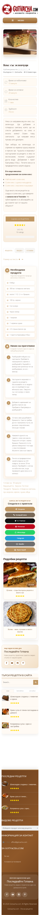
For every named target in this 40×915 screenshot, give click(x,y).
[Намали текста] (22, 259)
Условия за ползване (12, 861)
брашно (15, 489)
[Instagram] (17, 663)
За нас (6, 856)
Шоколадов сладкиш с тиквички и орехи (24, 697)
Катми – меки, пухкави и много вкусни (20, 630)
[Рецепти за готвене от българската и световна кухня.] (20, 9)
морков (10, 492)
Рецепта (8, 250)
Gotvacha (18, 72)
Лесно (11, 112)
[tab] (8, 251)
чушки (22, 492)
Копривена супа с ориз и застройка (20, 725)
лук (4, 492)
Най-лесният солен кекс (15, 179)
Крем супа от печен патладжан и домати (24, 711)
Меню (21, 20)
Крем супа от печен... (18, 796)
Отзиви (30, 250)
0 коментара (31, 72)
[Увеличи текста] (19, 259)
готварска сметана (27, 489)
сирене (16, 492)
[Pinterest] (23, 663)
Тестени (25, 486)
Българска (7, 72)
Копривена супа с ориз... (20, 808)
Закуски (18, 486)
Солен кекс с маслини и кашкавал (19, 185)
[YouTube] (12, 663)
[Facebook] (6, 663)
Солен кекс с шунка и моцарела (18, 182)
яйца (28, 492)
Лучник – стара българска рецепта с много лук (20, 591)
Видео (19, 250)
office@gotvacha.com (19, 842)
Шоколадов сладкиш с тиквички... (23, 784)
